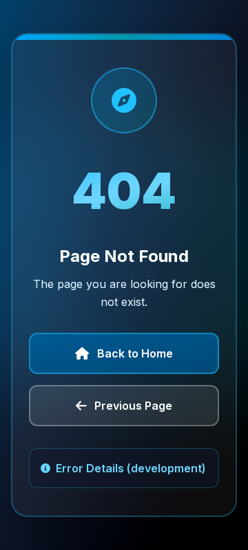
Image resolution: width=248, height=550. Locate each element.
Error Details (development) (131, 468)
